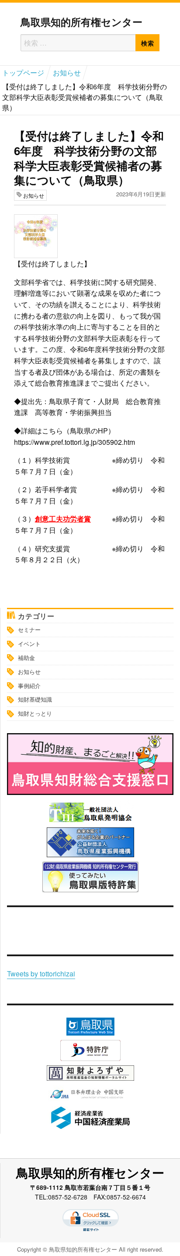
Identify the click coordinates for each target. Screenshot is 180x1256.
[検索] (147, 42)
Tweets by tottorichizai (41, 974)
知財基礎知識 (35, 699)
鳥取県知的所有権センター (81, 21)
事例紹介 (29, 685)
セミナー (29, 629)
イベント (29, 643)
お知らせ (29, 671)
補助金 (26, 657)
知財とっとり (35, 713)
